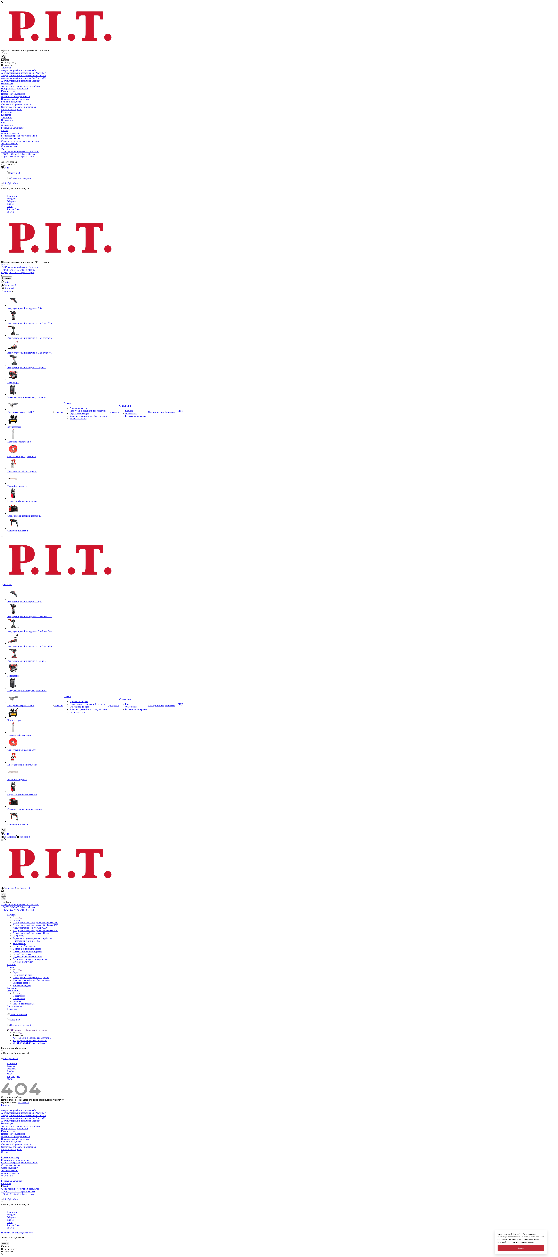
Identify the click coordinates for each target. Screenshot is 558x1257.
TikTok (10, 211)
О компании (19, 996)
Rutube (10, 204)
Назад (19, 917)
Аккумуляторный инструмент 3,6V (18, 1110)
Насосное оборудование (13, 1134)
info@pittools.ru (10, 183)
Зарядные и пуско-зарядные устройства (20, 1126)
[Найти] (3, 57)
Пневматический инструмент (16, 1139)
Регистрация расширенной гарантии (19, 1162)
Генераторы (7, 1123)
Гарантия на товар (10, 1157)
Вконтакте (12, 196)
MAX (9, 206)
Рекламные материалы (12, 1181)
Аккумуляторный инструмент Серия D (20, 1120)
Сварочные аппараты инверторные (18, 1147)
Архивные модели (10, 1173)
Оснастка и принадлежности (15, 1136)
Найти (5, 1243)
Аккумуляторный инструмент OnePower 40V (23, 1118)
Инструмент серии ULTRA (14, 1128)
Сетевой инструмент (11, 1149)
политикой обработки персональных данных (516, 1242)
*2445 (5, 149)
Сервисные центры (10, 1165)
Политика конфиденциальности (17, 1232)
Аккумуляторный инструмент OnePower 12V (23, 1113)
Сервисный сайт (9, 1168)
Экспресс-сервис (9, 1170)
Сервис (16, 972)
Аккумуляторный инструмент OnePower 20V (23, 1115)
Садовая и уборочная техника (16, 1144)
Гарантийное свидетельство (15, 1160)
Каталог (17, 920)
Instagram (11, 198)
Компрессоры (8, 1131)
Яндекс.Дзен (13, 209)
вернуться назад (9, 1102)
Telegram (11, 201)
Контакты (6, 1183)
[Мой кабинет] (2, 891)
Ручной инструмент (11, 1141)
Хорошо (521, 1248)
